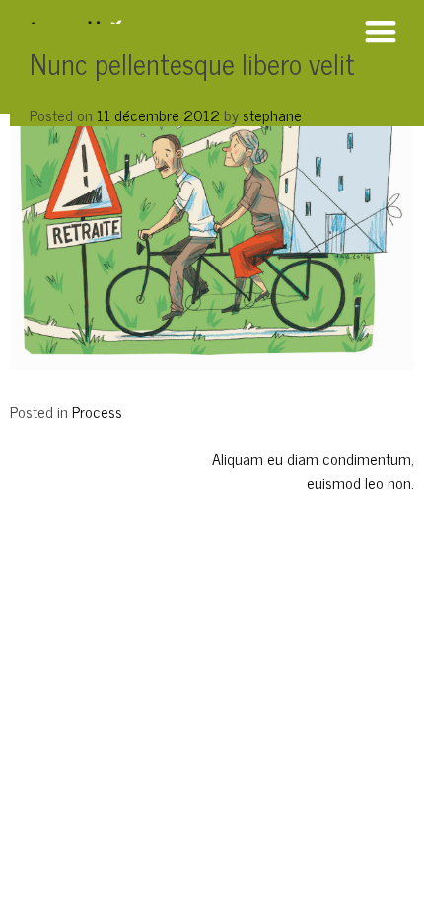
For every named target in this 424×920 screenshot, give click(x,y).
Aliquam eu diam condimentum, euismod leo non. (313, 470)
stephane (272, 114)
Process (97, 410)
